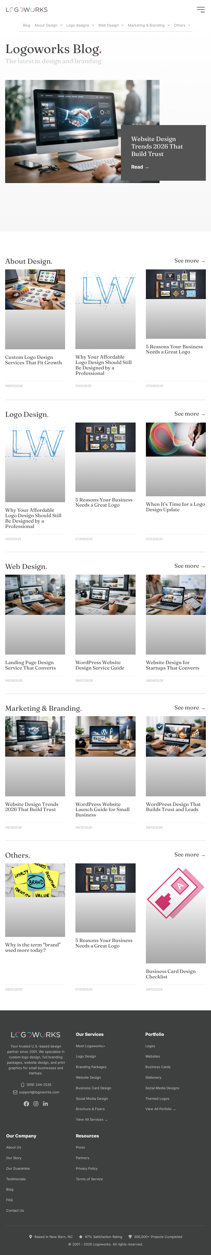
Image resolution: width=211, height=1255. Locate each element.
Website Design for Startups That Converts (172, 665)
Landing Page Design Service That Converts (30, 665)
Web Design (108, 25)
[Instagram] (36, 1104)
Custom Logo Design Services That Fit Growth (33, 360)
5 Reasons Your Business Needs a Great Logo (174, 349)
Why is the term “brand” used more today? (33, 947)
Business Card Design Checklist (171, 974)
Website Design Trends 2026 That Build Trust (157, 146)
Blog (25, 25)
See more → (190, 260)
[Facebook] (26, 1104)
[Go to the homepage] (26, 9)
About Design (45, 25)
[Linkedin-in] (45, 1104)
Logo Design (26, 414)
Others (179, 25)
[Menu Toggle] (201, 9)
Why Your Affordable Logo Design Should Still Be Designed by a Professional (103, 365)
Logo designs (77, 25)
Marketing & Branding (146, 25)
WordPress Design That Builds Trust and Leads (173, 807)
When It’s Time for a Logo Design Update (175, 507)
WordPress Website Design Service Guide (99, 665)
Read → (140, 167)
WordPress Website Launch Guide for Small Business (102, 809)
